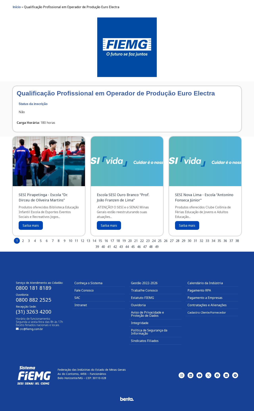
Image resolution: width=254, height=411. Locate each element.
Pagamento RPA (199, 290)
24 (154, 241)
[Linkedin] (190, 375)
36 (225, 241)
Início (17, 7)
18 (118, 241)
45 (133, 246)
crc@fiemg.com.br (31, 329)
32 (201, 241)
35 (219, 241)
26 (165, 241)
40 (103, 246)
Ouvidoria (138, 305)
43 (121, 246)
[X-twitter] (208, 375)
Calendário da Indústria (205, 283)
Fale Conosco (84, 290)
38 (237, 241)
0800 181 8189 (33, 287)
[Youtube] (199, 375)
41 (109, 246)
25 (160, 241)
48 (151, 246)
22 (142, 241)
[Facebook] (217, 375)
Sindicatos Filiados (145, 341)
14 (94, 241)
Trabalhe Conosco (144, 290)
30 (189, 241)
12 (82, 241)
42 (115, 246)
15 (100, 241)
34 (213, 241)
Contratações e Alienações (207, 305)
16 (106, 241)
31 (195, 241)
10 (70, 241)
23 (148, 241)
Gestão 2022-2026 (144, 283)
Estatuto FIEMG (142, 297)
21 (136, 241)
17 (112, 241)
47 (145, 246)
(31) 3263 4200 (33, 311)
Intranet (80, 305)
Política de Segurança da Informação (149, 332)
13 (88, 241)
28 (177, 241)
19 (124, 241)
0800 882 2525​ (33, 299)
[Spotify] (235, 375)
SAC (77, 297)
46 (139, 246)
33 (207, 241)
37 (231, 241)
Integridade (139, 323)
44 (127, 246)
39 (97, 246)
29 (183, 241)
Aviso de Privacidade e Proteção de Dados (147, 314)
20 (130, 241)
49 (157, 246)
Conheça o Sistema (88, 283)
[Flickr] (226, 375)
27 (171, 241)
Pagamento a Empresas (205, 297)
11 (76, 241)
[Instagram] (182, 375)
